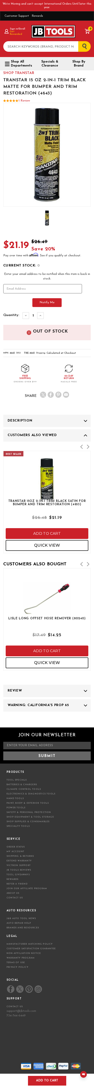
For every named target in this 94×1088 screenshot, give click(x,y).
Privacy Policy (17, 967)
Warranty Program (21, 958)
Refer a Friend (17, 884)
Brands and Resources (23, 928)
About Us (13, 893)
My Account (15, 851)
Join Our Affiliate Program (27, 888)
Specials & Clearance (49, 63)
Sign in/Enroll (17, 29)
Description (20, 420)
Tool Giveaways (18, 874)
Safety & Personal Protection (29, 812)
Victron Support (19, 865)
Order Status (16, 847)
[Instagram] (38, 989)
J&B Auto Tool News (21, 918)
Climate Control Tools (24, 789)
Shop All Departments (21, 63)
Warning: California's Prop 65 (38, 705)
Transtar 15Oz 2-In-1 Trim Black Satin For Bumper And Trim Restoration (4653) (47, 503)
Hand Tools (15, 798)
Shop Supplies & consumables (28, 821)
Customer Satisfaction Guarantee (31, 948)
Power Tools (16, 808)
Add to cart (47, 533)
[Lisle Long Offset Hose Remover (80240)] (47, 614)
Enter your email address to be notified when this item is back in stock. (47, 276)
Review (15, 690)
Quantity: (11, 315)
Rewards (37, 16)
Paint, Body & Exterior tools (28, 803)
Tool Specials (17, 780)
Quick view (47, 545)
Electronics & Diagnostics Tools (31, 794)
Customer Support (17, 16)
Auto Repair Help (19, 923)
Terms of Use (16, 962)
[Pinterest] (58, 395)
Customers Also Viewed (32, 435)
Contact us (15, 1006)
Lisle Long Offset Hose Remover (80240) (47, 618)
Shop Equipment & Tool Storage (30, 817)
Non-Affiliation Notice (24, 953)
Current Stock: (21, 265)
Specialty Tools (18, 826)
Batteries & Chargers (22, 784)
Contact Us (15, 898)
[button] (81, 447)
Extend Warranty (19, 861)
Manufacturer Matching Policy (30, 944)
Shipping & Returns (20, 856)
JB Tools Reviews (19, 870)
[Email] (66, 395)
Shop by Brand (78, 63)
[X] (43, 395)
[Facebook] (51, 395)
